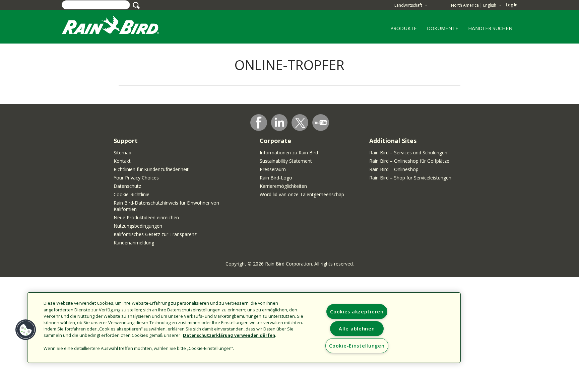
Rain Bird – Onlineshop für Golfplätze (409, 161)
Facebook (259, 123)
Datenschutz (127, 186)
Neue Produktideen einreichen (146, 217)
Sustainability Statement (286, 161)
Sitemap (122, 152)
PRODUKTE (401, 30)
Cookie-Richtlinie (131, 194)
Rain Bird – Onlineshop (394, 169)
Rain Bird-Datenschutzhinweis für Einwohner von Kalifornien (166, 206)
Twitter (300, 123)
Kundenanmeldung (134, 242)
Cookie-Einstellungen (356, 346)
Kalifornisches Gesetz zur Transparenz (155, 234)
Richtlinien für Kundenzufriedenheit (151, 169)
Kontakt (122, 161)
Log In (511, 5)
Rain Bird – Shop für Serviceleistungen (410, 177)
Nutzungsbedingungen (138, 226)
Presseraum (273, 169)
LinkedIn (279, 122)
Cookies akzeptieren (357, 311)
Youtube (321, 123)
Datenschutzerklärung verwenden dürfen (229, 335)
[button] (26, 330)
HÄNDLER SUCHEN (490, 28)
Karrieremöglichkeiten (283, 186)
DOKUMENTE (442, 28)
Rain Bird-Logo (276, 177)
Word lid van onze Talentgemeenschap (302, 194)
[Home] (117, 26)
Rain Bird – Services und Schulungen (408, 152)
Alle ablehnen (357, 328)
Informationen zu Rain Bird (289, 152)
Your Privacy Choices (136, 177)
